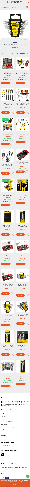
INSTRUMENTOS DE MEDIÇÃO (8, 427)
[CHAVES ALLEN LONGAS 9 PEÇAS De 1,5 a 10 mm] (12, 354)
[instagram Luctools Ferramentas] (2, 454)
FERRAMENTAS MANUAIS (7, 421)
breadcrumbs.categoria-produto (15, 39)
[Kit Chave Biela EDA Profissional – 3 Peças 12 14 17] (12, 173)
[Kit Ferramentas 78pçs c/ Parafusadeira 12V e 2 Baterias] (12, 144)
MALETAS (3, 429)
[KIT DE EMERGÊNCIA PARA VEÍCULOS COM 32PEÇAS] (12, 83)
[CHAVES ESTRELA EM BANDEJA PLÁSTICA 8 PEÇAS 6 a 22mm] (27, 295)
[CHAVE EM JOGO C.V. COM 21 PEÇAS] (27, 264)
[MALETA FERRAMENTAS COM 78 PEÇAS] (12, 386)
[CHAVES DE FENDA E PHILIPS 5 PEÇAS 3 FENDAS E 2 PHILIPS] (27, 234)
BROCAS (3, 419)
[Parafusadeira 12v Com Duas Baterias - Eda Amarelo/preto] (12, 205)
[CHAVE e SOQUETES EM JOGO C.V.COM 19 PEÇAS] (12, 293)
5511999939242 (6, 445)
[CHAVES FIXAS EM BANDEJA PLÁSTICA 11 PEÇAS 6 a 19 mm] (12, 325)
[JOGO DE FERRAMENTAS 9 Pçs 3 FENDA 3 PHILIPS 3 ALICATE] (27, 112)
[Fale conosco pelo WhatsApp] (27, 476)
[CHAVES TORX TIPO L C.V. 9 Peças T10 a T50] (27, 384)
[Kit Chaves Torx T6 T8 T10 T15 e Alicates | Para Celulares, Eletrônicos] (12, 112)
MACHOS (3, 438)
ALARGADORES (4, 424)
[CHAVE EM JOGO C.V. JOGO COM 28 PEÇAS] (12, 264)
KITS (2, 432)
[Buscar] (27, 7)
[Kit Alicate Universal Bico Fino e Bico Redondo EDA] (27, 142)
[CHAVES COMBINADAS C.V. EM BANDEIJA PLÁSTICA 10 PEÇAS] (27, 323)
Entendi (15, 484)
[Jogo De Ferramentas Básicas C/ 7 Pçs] (27, 203)
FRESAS (3, 413)
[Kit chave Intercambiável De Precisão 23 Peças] (27, 172)
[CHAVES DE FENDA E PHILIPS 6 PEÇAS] (12, 234)
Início (5, 39)
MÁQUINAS (3, 435)
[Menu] (2, 3)
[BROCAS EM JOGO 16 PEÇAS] (27, 354)
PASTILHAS (3, 416)
